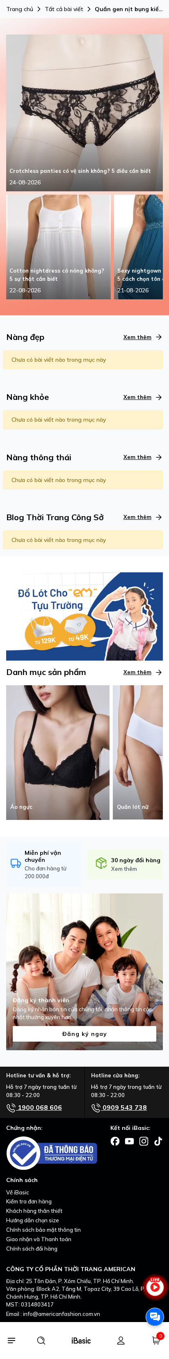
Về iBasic (17, 1192)
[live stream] (155, 1291)
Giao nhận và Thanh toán (38, 1239)
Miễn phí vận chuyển (43, 856)
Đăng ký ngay (84, 1034)
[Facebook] (115, 1140)
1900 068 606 (39, 1107)
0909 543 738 (124, 1107)
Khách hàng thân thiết (34, 1210)
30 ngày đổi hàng (135, 860)
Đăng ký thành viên (41, 1000)
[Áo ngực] (58, 751)
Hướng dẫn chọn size (32, 1220)
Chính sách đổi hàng (31, 1248)
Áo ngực (21, 806)
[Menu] (11, 1340)
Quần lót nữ (132, 806)
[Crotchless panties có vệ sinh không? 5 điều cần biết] (84, 112)
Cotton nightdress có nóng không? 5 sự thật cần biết (56, 274)
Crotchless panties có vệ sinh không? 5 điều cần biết (80, 171)
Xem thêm (137, 337)
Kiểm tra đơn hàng (29, 1201)
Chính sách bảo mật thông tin (43, 1229)
